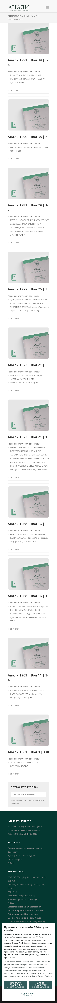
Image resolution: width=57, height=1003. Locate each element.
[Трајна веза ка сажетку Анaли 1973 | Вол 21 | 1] (28, 415)
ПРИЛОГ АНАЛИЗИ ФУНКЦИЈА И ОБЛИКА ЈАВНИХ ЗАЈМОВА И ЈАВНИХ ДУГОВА (27, 79)
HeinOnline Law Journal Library (21, 895)
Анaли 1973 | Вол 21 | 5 (27, 365)
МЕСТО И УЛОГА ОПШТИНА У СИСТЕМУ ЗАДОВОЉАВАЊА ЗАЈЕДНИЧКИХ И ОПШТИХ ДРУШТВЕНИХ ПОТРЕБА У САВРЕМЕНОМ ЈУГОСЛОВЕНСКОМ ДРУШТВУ (29, 227)
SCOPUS (11, 881)
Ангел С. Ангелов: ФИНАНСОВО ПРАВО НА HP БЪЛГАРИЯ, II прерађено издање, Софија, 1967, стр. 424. (29, 538)
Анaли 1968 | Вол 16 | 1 (27, 595)
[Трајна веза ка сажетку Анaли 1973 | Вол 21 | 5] (28, 343)
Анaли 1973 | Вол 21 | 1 (27, 437)
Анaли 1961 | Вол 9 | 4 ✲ (28, 752)
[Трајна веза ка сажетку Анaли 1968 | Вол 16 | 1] (28, 574)
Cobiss (11, 903)
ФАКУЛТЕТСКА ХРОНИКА (22, 382)
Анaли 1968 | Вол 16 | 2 (27, 523)
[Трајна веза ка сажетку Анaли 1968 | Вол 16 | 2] (28, 502)
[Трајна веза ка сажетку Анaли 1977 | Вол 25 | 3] (28, 267)
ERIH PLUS (12, 892)
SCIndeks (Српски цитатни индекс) (23, 899)
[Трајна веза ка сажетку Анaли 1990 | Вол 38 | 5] (28, 114)
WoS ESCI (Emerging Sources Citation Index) (27, 877)
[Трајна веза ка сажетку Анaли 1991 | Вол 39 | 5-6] (28, 38)
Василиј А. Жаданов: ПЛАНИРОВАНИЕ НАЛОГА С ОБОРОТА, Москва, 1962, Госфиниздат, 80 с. (28, 694)
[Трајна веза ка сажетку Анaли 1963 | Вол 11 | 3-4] (28, 653)
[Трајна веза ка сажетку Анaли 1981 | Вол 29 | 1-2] (28, 183)
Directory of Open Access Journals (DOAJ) (26, 884)
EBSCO (11, 888)
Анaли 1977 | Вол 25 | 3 (27, 289)
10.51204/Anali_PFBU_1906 (24, 834)
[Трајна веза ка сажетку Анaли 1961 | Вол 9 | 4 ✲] (28, 730)
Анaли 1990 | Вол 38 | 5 (27, 136)
